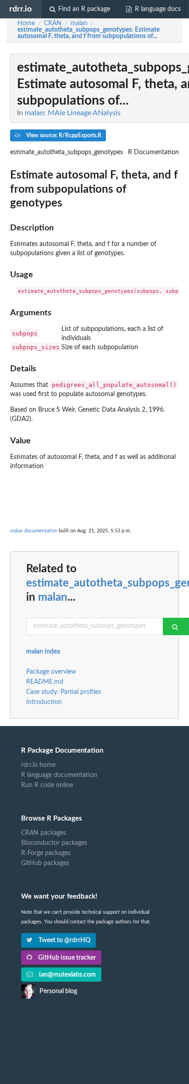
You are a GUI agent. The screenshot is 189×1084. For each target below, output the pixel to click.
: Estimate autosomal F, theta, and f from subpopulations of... (88, 33)
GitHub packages (45, 863)
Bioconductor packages (54, 843)
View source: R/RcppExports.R (63, 135)
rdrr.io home (38, 765)
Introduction (44, 702)
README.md (44, 682)
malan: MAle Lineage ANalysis (73, 113)
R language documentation (59, 775)
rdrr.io (20, 9)
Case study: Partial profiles (63, 692)
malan (52, 597)
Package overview (51, 672)
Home (26, 23)
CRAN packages (43, 833)
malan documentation (33, 530)
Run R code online (47, 785)
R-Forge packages (46, 853)
